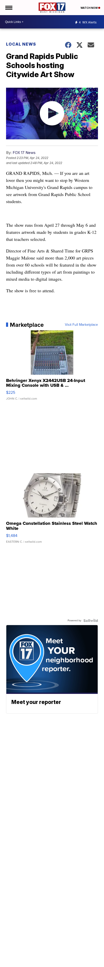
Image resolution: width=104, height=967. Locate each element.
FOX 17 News (24, 152)
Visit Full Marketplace (81, 325)
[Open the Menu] (8, 7)
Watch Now (89, 7)
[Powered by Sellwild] (90, 620)
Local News (21, 44)
